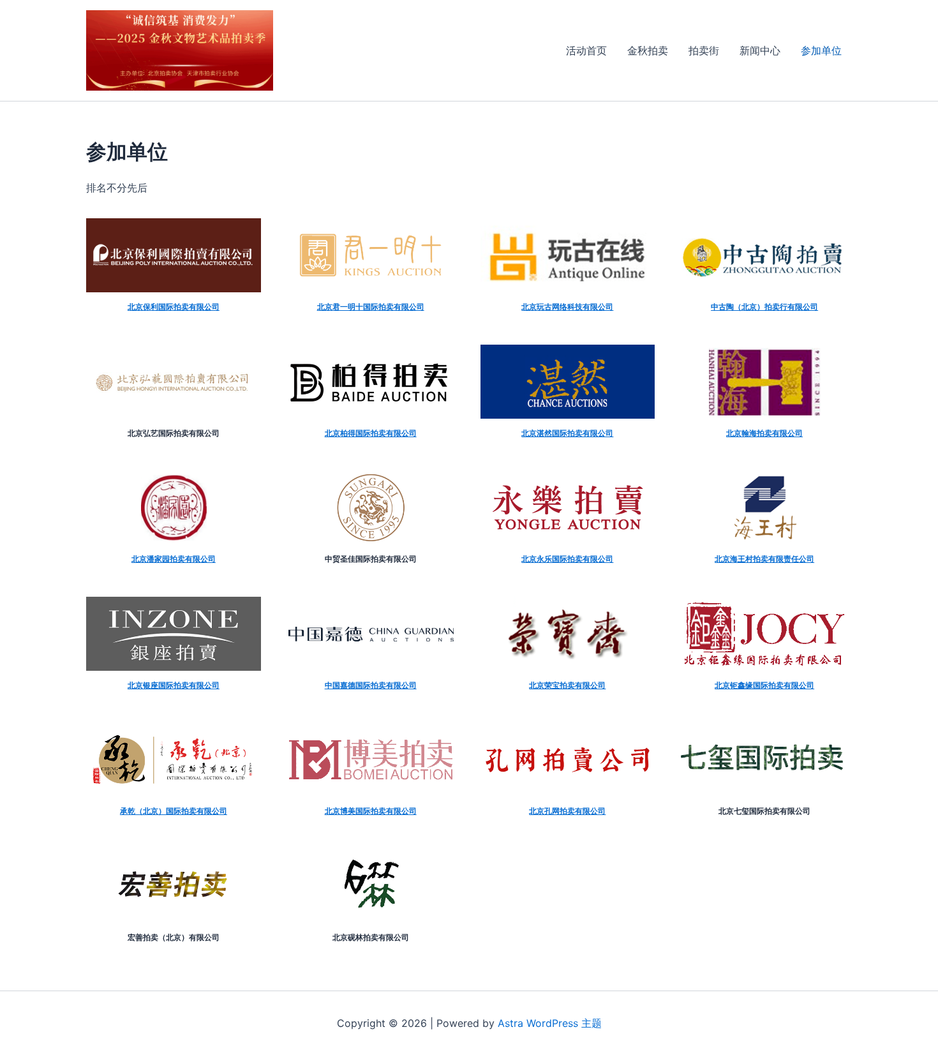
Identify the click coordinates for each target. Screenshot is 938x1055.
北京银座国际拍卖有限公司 (174, 685)
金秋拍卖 (647, 50)
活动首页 (586, 50)
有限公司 (799, 685)
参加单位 (821, 50)
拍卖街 (704, 50)
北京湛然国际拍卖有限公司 (567, 433)
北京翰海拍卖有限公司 (764, 433)
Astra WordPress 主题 (550, 1023)
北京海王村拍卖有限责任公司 (764, 559)
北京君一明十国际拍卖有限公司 (370, 306)
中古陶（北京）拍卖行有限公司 (764, 306)
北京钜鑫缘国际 (741, 685)
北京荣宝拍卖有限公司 (567, 685)
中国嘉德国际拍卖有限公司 (371, 685)
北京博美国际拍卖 (355, 811)
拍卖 (776, 685)
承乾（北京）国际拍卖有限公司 (173, 811)
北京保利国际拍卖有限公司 (174, 306)
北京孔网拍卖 (552, 811)
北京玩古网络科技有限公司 (567, 306)
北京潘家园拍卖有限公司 (173, 559)
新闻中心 (760, 50)
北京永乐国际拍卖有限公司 (567, 559)
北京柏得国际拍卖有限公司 (371, 433)
